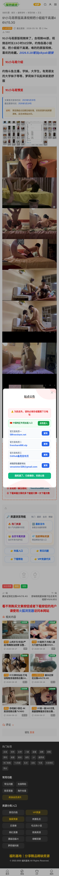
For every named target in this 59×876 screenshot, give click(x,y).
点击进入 (44, 423)
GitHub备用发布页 (19, 456)
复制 (46, 433)
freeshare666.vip (18, 445)
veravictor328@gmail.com (23, 467)
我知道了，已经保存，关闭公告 (29, 475)
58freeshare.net (18, 434)
